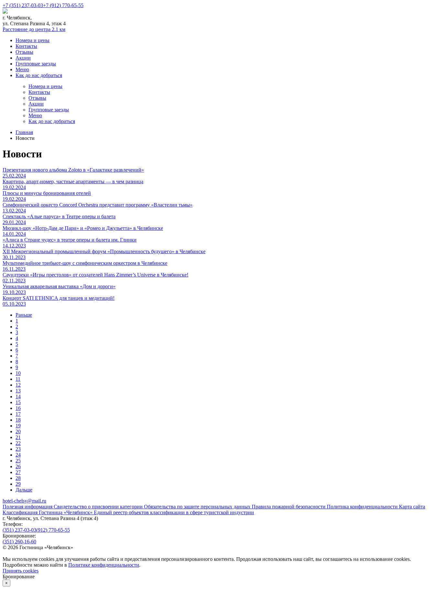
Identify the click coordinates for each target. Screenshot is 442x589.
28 (18, 478)
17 (18, 414)
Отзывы (24, 52)
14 (18, 396)
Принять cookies (21, 570)
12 (18, 385)
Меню (22, 69)
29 (18, 484)
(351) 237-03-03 (19, 530)
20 (18, 431)
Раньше (24, 315)
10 (18, 373)
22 (18, 443)
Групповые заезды (36, 63)
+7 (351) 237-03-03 (23, 5)
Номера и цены (33, 40)
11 (18, 379)
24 (18, 455)
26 (18, 466)
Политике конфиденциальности (103, 565)
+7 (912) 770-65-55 (63, 5)
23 (18, 449)
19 (18, 425)
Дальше (24, 490)
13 (18, 390)
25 (18, 460)
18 (18, 420)
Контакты (26, 46)
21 (18, 437)
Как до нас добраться (39, 75)
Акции (23, 58)
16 (18, 408)
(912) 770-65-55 (53, 530)
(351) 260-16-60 (19, 541)
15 (18, 402)
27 (18, 472)
